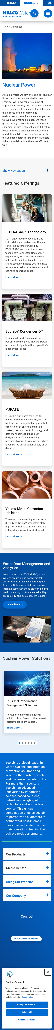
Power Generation (13, 26)
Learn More (12, 277)
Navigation (13, 170)
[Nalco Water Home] (15, 14)
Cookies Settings (27, 1020)
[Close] (48, 972)
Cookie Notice (27, 997)
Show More (13, 727)
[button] (34, 13)
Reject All (27, 1012)
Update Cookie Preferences (26, 939)
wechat (28, 927)
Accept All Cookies (27, 1005)
